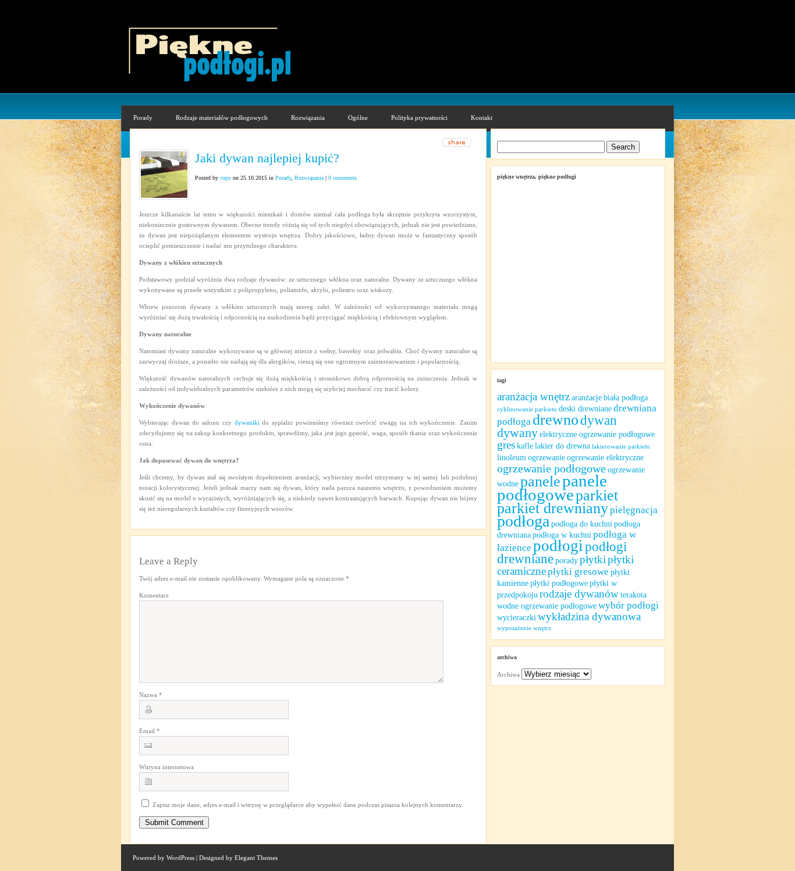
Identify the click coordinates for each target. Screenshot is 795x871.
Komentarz (154, 595)
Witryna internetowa (166, 766)
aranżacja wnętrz (533, 396)
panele (540, 481)
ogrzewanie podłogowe (551, 468)
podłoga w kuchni (562, 534)
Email (149, 730)
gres (506, 445)
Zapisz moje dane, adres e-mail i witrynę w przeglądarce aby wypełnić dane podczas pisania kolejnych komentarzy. (307, 804)
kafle (525, 445)
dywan (598, 420)
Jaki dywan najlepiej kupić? (267, 158)
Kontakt (481, 117)
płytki (593, 559)
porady (566, 560)
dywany (517, 433)
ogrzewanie (546, 457)
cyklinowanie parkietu (527, 409)
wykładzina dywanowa (589, 616)
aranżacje (587, 397)
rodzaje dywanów (579, 594)
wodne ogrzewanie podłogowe (547, 605)
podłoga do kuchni (581, 523)
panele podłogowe (552, 487)
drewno (555, 419)
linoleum (511, 457)
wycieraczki (516, 617)
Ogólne (358, 117)
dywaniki (247, 422)
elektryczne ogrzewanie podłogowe (597, 434)
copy (225, 178)
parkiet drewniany (552, 508)
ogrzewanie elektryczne (605, 457)
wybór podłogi (628, 605)
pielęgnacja (634, 510)
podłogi (558, 545)
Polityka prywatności (419, 117)
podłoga (523, 521)
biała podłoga (626, 397)
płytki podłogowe (559, 583)
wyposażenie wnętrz (524, 628)
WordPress (180, 857)
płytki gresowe (578, 571)
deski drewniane (585, 408)
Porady (142, 117)
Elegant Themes (256, 857)
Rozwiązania (308, 117)
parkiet (597, 495)
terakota (633, 594)
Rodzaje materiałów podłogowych (222, 117)
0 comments (342, 178)
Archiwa (508, 674)
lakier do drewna (562, 445)
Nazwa (150, 694)
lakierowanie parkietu (621, 446)
